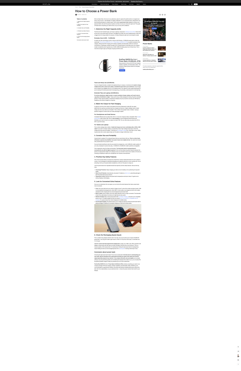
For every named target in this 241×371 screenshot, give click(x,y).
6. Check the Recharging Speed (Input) (83, 37)
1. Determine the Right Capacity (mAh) (83, 22)
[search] (189, 4)
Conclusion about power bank (83, 40)
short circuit (127, 173)
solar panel (122, 248)
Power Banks (145, 46)
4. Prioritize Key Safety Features (83, 30)
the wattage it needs (121, 130)
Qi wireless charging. (123, 196)
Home (76, 7)
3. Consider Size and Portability (83, 27)
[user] (191, 4)
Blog (80, 7)
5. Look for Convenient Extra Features (82, 34)
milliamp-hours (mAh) (130, 31)
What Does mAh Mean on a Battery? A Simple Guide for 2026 (149, 55)
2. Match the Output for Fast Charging (82, 25)
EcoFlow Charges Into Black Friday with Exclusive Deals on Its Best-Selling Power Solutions (149, 49)
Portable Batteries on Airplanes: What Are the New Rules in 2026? (149, 61)
